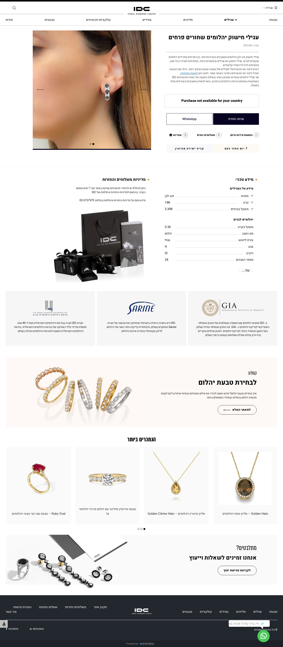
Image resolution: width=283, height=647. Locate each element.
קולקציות (206, 611)
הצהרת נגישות (22, 607)
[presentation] (143, 90)
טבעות (273, 20)
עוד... (246, 270)
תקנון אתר (100, 607)
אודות (9, 20)
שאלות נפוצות (48, 607)
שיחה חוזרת (236, 119)
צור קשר (11, 611)
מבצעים (49, 20)
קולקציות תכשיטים (98, 20)
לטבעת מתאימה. (189, 73)
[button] (93, 144)
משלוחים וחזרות (75, 607)
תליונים (188, 20)
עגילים (229, 20)
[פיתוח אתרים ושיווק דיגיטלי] (148, 643)
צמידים (147, 20)
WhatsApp (189, 119)
